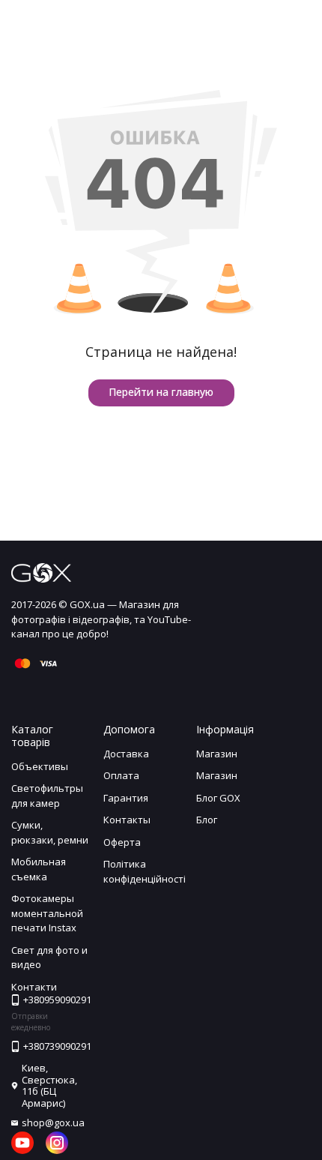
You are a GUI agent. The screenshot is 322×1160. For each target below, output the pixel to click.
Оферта (122, 842)
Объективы (39, 766)
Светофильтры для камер (47, 795)
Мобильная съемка (38, 869)
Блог (206, 819)
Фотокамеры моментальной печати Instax (47, 913)
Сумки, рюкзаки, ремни (49, 832)
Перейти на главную (161, 392)
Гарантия (125, 798)
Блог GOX (218, 798)
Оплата (121, 775)
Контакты (127, 819)
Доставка (126, 753)
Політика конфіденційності (144, 871)
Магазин (216, 753)
